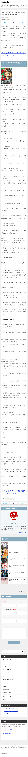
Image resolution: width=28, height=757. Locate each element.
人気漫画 (5, 686)
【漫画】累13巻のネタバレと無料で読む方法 (17, 580)
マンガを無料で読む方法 (8, 679)
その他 (4, 666)
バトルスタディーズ (10, 498)
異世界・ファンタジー (8, 696)
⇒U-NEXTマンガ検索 (7, 729)
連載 (4, 699)
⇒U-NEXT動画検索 (6, 733)
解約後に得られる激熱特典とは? (11, 711)
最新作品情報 (6, 689)
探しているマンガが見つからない (11, 708)
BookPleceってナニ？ (8, 713)
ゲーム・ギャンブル (7, 659)
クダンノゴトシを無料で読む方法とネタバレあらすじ (21, 591)
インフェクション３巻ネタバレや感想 (16, 544)
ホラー (4, 676)
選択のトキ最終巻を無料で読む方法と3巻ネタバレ (17, 566)
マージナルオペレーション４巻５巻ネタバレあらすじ (8, 591)
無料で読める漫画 (5, 19)
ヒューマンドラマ (7, 673)
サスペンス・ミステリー (8, 663)
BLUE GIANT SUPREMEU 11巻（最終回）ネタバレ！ (17, 573)
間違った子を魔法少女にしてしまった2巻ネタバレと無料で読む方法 (17, 552)
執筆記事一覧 (22, 532)
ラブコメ (5, 683)
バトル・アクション (7, 669)
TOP (5, 746)
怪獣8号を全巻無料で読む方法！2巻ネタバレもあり (17, 559)
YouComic (5, 2)
